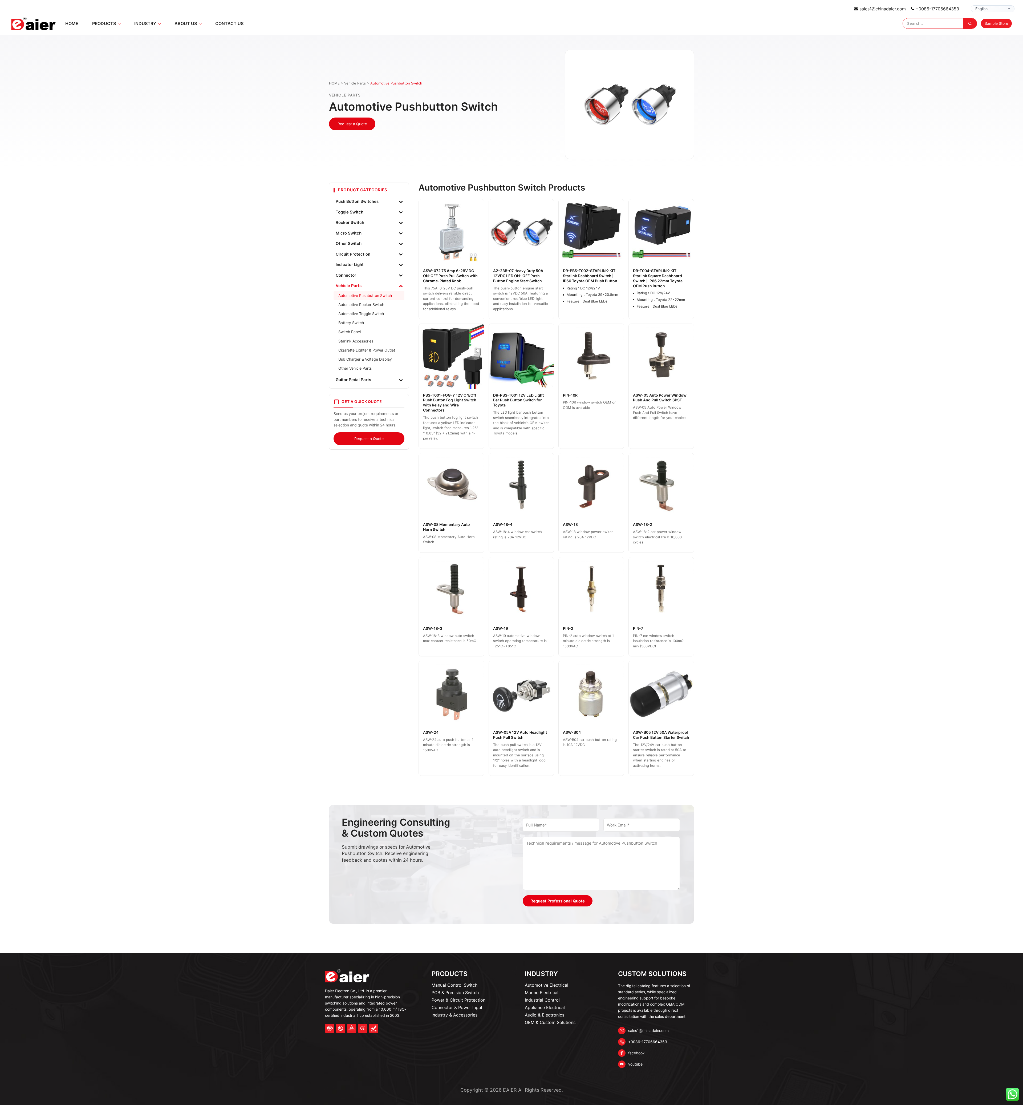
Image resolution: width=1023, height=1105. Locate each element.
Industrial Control (542, 1000)
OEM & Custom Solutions (550, 1022)
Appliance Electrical (545, 1007)
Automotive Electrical (546, 985)
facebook (636, 1053)
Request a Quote (352, 124)
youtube (635, 1064)
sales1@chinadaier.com (882, 8)
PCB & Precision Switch (455, 992)
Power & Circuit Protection (458, 1000)
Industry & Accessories (454, 1015)
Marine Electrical (541, 992)
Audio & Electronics (544, 1015)
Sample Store (996, 23)
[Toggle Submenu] (400, 201)
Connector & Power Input (457, 1007)
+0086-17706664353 (937, 8)
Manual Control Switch (454, 985)
